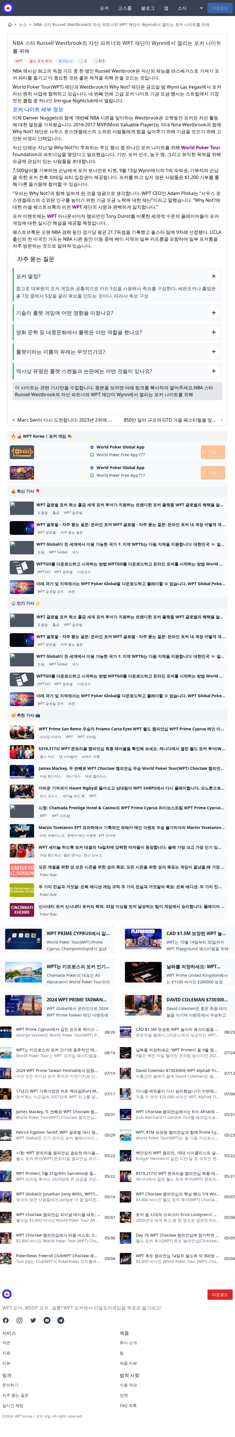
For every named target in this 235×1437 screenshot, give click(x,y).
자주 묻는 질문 (71, 532)
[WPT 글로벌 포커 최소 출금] (22, 508)
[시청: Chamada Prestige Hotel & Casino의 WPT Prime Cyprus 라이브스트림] (22, 811)
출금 (55, 513)
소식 (182, 8)
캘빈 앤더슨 (73, 855)
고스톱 (125, 8)
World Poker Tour (200, 147)
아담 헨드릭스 (50, 776)
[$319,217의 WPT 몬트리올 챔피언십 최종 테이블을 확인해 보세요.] (22, 752)
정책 (124, 1395)
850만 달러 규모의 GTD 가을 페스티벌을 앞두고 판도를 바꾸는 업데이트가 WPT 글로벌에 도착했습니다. (170, 420)
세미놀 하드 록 (73, 796)
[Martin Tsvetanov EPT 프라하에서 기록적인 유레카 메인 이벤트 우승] (22, 831)
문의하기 (10, 1385)
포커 (104, 8)
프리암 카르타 (50, 737)
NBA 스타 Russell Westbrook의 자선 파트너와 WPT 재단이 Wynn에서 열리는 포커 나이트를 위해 (121, 24)
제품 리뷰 (128, 1363)
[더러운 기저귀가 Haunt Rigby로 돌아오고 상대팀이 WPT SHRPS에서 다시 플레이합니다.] (22, 791)
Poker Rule (48, 875)
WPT (77, 207)
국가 (75, 552)
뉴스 (23, 24)
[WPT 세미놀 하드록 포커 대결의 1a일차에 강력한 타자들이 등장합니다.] (22, 851)
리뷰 (6, 1363)
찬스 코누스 (49, 796)
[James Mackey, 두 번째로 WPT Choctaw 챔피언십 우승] (22, 772)
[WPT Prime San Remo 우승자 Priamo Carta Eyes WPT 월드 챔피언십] (22, 732)
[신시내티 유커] (22, 910)
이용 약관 (128, 1385)
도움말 (43, 513)
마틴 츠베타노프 (52, 835)
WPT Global (58, 552)
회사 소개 (128, 1342)
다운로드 (220, 8)
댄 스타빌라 (68, 756)
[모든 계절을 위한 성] (22, 870)
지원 (6, 1353)
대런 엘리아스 (96, 776)
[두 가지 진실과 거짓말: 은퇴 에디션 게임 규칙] (22, 890)
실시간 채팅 (12, 1405)
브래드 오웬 (91, 756)
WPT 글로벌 (73, 513)
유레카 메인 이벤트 (81, 835)
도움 (41, 552)
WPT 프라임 (87, 737)
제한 (71, 591)
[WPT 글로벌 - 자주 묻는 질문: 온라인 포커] (22, 528)
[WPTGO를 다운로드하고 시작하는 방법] (22, 567)
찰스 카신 (47, 756)
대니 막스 (73, 776)
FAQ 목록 (128, 1405)
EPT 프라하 (107, 835)
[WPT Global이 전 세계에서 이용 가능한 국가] (22, 548)
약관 (6, 1342)
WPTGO (44, 572)
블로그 (148, 8)
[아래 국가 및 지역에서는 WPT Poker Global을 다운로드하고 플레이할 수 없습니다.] (22, 587)
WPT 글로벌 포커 (51, 591)
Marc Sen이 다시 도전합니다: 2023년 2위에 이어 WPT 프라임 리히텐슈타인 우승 (65, 420)
